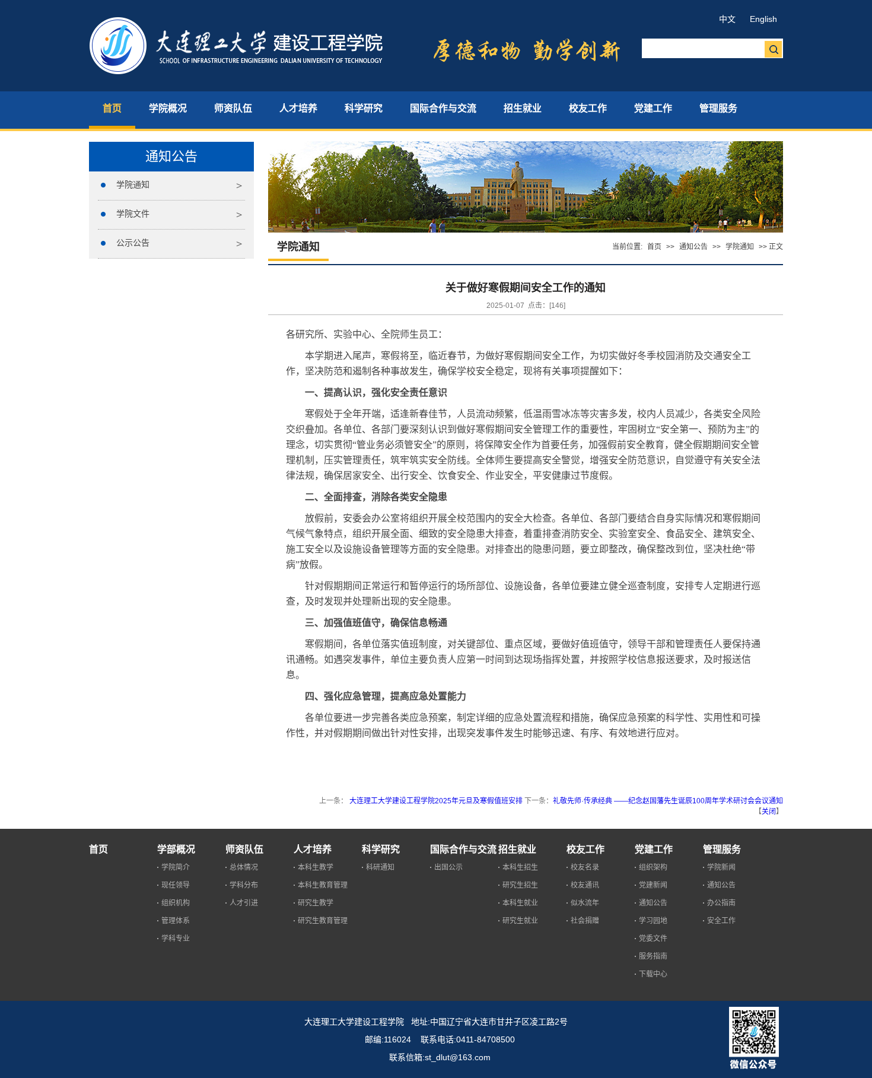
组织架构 (653, 867)
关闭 (769, 811)
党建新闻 (653, 885)
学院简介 (175, 867)
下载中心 (653, 974)
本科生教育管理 (323, 885)
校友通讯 (585, 885)
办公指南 (721, 903)
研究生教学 (315, 903)
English (763, 19)
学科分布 (244, 885)
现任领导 (175, 885)
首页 (654, 247)
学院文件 (132, 213)
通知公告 (693, 247)
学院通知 (132, 184)
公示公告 (132, 242)
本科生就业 (520, 903)
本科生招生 (520, 867)
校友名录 (585, 867)
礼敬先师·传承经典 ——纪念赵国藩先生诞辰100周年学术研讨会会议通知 (668, 801)
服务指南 (653, 956)
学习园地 (653, 921)
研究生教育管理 (323, 921)
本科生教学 (315, 867)
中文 (727, 19)
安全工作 (721, 921)
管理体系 (175, 921)
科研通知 (380, 867)
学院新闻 (721, 867)
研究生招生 (520, 885)
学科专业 (175, 938)
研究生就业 (520, 921)
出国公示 (448, 867)
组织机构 (175, 903)
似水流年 (585, 903)
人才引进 (244, 903)
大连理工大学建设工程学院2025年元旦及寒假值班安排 (435, 801)
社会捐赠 (585, 921)
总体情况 (244, 867)
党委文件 (653, 938)
